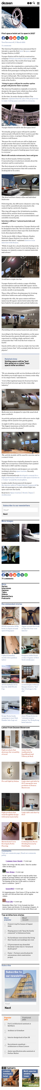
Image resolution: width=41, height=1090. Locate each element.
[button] (33, 2)
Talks (4, 592)
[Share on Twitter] (7, 38)
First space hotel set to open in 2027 (18, 33)
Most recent (25, 919)
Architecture (6, 495)
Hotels (25, 493)
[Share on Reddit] (15, 38)
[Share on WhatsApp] (26, 38)
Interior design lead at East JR (19, 1037)
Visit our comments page (11, 853)
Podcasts (6, 598)
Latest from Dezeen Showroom (16, 728)
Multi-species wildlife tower (30, 1073)
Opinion (5, 590)
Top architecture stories (13, 915)
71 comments (6, 45)
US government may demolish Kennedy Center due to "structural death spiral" (20, 945)
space (28, 51)
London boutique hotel (7, 1073)
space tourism (21, 471)
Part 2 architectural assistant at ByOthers (19, 1024)
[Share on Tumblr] (22, 38)
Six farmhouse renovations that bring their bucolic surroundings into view (21, 938)
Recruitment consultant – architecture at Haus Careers (18, 1045)
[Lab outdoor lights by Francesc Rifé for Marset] (28, 3)
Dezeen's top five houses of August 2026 (20, 925)
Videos (5, 594)
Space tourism (15, 493)
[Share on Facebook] (3, 38)
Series (4, 586)
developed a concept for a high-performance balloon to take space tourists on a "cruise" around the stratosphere (20, 477)
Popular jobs (7, 1019)
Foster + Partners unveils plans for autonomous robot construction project (20, 954)
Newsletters (7, 596)
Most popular (7, 919)
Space (31, 493)
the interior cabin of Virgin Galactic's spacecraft (19, 485)
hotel (21, 51)
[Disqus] (20, 883)
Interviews (6, 588)
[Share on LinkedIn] (18, 38)
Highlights (11, 1068)
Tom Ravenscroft (8, 42)
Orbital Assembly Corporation (20, 58)
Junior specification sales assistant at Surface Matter (21, 1052)
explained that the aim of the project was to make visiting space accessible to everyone (20, 99)
